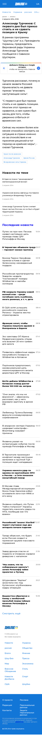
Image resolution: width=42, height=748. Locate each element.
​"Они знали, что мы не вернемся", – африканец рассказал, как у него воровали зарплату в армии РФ (17, 399)
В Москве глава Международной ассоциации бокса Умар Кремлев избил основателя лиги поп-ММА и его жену (18, 491)
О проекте (7, 700)
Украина (12, 16)
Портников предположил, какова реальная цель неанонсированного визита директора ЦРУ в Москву (17, 369)
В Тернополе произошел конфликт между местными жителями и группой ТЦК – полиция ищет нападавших (17, 458)
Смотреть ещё (11, 613)
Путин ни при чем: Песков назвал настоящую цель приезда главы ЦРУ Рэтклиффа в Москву (16, 235)
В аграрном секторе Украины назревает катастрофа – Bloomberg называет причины (18, 429)
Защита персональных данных (27, 712)
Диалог (4, 16)
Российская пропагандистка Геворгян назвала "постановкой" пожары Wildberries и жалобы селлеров (18, 279)
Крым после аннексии (12, 154)
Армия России (29, 158)
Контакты (7, 710)
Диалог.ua (19, 722)
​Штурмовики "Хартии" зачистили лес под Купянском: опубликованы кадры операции (17, 584)
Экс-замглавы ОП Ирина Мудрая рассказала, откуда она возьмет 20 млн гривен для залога (17, 340)
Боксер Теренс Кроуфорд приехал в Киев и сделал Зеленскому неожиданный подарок (17, 262)
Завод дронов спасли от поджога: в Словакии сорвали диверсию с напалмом (18, 553)
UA (37, 4)
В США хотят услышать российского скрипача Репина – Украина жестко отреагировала (16, 311)
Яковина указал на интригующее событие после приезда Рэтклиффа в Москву (18, 444)
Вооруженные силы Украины (15, 162)
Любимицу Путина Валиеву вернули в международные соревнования (17, 415)
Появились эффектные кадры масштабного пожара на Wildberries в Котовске (18, 354)
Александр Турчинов (12, 158)
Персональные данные (27, 706)
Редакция (7, 705)
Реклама (24, 700)
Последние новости (17, 225)
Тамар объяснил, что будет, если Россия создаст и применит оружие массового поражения (18, 539)
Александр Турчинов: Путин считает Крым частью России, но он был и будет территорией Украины (20, 209)
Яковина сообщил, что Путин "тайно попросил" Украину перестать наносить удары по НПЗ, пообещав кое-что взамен (18, 509)
